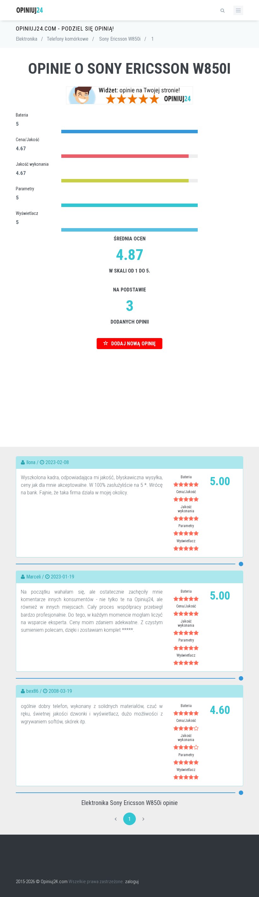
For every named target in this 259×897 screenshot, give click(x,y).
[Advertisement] (129, 393)
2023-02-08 (57, 462)
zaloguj (132, 881)
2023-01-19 (62, 577)
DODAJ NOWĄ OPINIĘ (133, 344)
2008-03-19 (60, 691)
